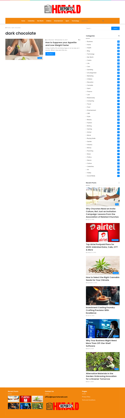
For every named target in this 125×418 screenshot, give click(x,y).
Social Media (91, 176)
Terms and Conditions (88, 400)
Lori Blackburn (50, 40)
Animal (89, 132)
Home (23, 21)
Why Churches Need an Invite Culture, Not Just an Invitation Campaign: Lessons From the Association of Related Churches (102, 212)
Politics (89, 157)
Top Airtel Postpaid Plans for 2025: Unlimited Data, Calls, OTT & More (102, 247)
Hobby (89, 172)
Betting (89, 126)
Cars (88, 66)
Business (90, 41)
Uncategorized (91, 73)
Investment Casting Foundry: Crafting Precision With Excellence (100, 310)
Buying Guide (91, 138)
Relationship (91, 97)
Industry (89, 144)
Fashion (89, 122)
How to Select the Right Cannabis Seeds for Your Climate (102, 278)
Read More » (50, 54)
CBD (88, 113)
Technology (75, 21)
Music (89, 154)
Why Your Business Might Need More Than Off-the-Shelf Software (101, 343)
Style (88, 116)
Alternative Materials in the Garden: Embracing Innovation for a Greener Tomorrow (101, 376)
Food (88, 107)
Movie (89, 135)
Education (90, 82)
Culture (89, 163)
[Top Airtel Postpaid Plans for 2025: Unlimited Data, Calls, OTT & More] (25, 399)
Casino (89, 60)
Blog (88, 51)
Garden (89, 141)
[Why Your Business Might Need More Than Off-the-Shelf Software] (25, 406)
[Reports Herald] (62, 9)
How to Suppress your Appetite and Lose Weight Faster (61, 44)
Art (88, 169)
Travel (89, 104)
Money (89, 147)
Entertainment (58, 21)
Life (88, 63)
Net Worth (40, 21)
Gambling (90, 69)
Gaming (89, 129)
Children (48, 21)
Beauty (89, 119)
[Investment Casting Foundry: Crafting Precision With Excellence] (13, 406)
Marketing (90, 76)
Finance (89, 91)
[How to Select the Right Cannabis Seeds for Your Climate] (37, 399)
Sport (67, 21)
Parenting (90, 151)
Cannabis (90, 85)
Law (88, 94)
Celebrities (31, 21)
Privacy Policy (86, 397)
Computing (90, 101)
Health (89, 48)
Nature (89, 160)
